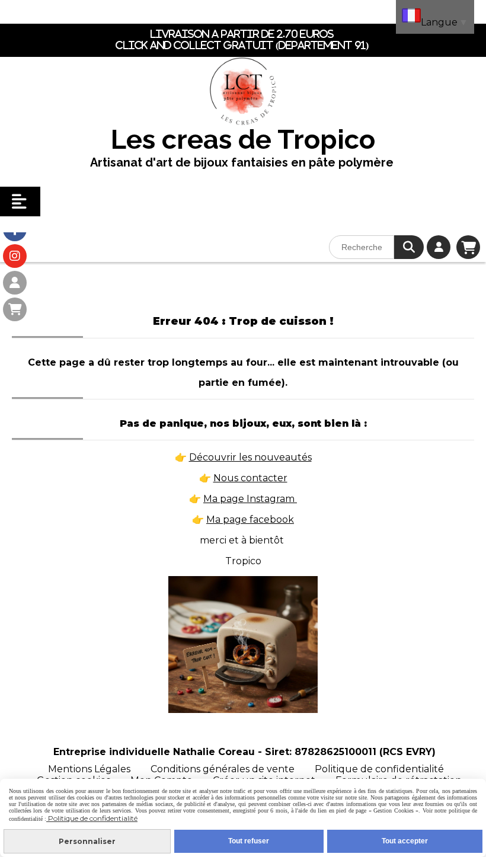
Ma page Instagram (250, 498)
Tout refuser (248, 841)
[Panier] (15, 309)
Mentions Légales (89, 769)
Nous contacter (250, 478)
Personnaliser (87, 841)
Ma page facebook (250, 519)
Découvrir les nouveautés (250, 457)
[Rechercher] (409, 247)
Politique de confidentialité (379, 769)
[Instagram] (15, 256)
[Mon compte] (15, 283)
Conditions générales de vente (223, 769)
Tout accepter (405, 841)
